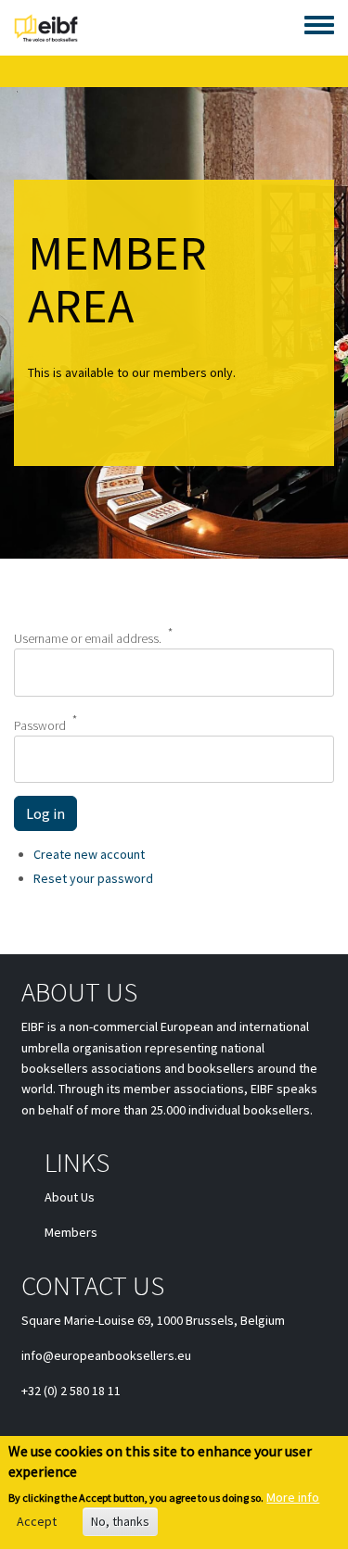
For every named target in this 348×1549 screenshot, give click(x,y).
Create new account (89, 854)
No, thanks (120, 1521)
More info (292, 1497)
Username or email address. (87, 638)
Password (40, 724)
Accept (37, 1521)
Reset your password (93, 878)
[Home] (46, 28)
